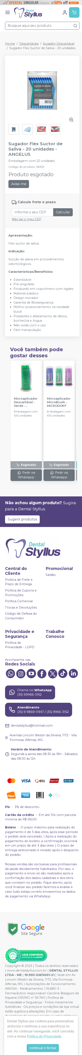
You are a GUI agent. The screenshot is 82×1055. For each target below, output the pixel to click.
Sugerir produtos (22, 519)
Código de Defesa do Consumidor (21, 616)
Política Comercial (19, 601)
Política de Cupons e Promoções (21, 593)
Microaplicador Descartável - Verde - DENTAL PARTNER (26, 402)
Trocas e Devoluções (21, 607)
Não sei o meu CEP (26, 219)
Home (10, 44)
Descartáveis (28, 44)
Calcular (63, 212)
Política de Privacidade (44, 1036)
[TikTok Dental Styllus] (63, 673)
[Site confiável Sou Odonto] (26, 956)
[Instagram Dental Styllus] (21, 673)
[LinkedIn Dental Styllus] (73, 673)
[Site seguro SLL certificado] (26, 929)
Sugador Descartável (58, 44)
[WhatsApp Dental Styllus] (10, 673)
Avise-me (18, 184)
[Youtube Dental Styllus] (31, 673)
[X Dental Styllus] (52, 673)
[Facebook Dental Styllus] (42, 673)
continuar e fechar (42, 1048)
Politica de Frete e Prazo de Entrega (19, 582)
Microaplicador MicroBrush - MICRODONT (59, 402)
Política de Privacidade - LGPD (19, 645)
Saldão (51, 575)
